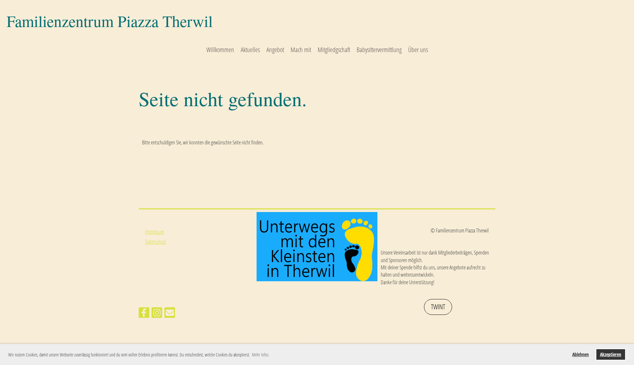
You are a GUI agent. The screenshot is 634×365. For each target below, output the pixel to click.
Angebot (275, 49)
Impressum (154, 231)
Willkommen (220, 49)
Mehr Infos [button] (260, 354)
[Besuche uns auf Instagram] (157, 314)
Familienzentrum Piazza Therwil (110, 20)
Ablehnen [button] (580, 354)
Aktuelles (250, 49)
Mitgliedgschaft (334, 49)
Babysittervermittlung (379, 49)
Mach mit (301, 49)
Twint (438, 306)
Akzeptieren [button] (610, 354)
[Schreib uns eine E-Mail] (169, 314)
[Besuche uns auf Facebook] (144, 314)
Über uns (418, 49)
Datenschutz (155, 241)
